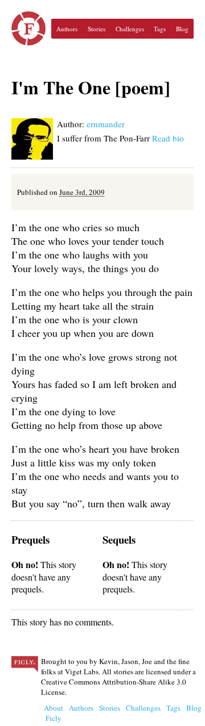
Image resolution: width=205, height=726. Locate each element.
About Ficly (53, 713)
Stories (96, 28)
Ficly (28, 28)
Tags (160, 28)
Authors (66, 28)
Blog (182, 28)
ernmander (106, 124)
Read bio (168, 138)
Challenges (130, 28)
